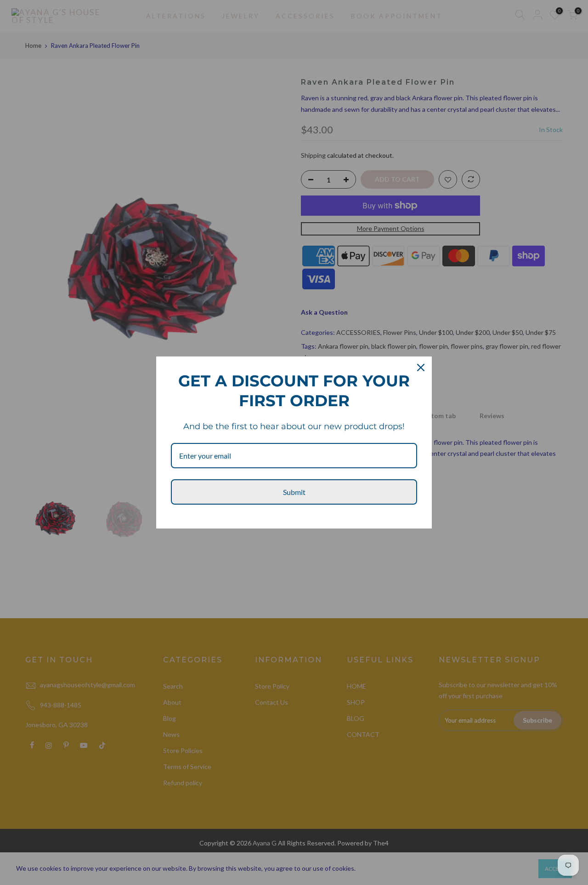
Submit (294, 492)
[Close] (421, 367)
